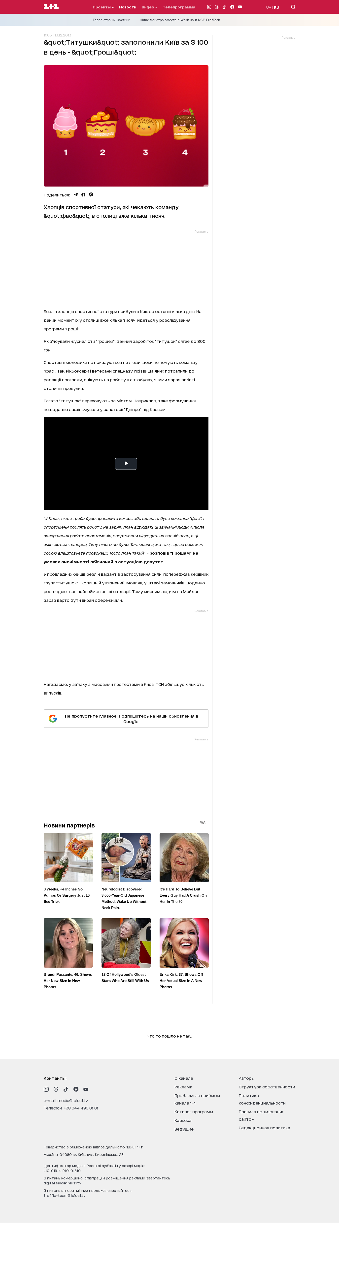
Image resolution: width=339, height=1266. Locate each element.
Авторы (247, 1078)
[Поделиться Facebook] (83, 195)
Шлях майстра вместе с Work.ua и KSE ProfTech (180, 20)
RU (276, 7)
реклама (183, 1086)
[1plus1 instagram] (46, 1089)
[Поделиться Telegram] (76, 194)
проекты (102, 7)
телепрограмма (179, 7)
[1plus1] (51, 6)
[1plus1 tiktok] (66, 1089)
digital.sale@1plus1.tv (62, 1183)
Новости (127, 7)
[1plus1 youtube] (85, 1089)
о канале (183, 1078)
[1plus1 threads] (56, 1089)
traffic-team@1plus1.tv (65, 1195)
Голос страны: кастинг (111, 20)
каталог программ (193, 1111)
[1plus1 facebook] (75, 1089)
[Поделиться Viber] (91, 194)
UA (268, 7)
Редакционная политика (264, 1127)
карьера (183, 1120)
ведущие (184, 1128)
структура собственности (267, 1086)
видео (148, 7)
